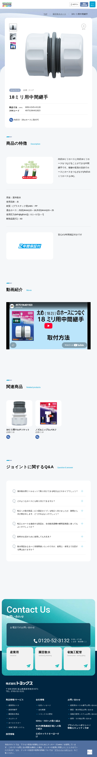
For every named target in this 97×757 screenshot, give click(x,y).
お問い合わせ (74, 700)
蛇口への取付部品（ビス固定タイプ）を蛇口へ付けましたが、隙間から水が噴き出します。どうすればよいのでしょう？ (45, 511)
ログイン (75, 4)
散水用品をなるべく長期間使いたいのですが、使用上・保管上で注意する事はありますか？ (45, 547)
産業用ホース (14, 705)
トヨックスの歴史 (45, 714)
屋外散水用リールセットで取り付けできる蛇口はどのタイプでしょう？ (45, 491)
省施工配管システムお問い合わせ (83, 714)
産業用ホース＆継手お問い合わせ (83, 705)
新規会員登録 (84, 4)
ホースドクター (15, 723)
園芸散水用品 (14, 714)
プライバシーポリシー (63, 750)
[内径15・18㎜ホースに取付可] (8, 437)
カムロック (13, 718)
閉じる (89, 752)
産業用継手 (13, 710)
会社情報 (40, 700)
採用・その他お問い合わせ (81, 718)
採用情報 (10, 734)
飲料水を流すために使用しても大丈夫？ (31, 536)
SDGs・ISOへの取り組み (48, 721)
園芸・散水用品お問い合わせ (81, 710)
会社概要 (42, 710)
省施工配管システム (16, 727)
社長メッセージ (44, 705)
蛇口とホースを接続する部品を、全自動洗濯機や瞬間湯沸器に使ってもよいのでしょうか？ (45, 524)
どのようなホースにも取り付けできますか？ (33, 501)
